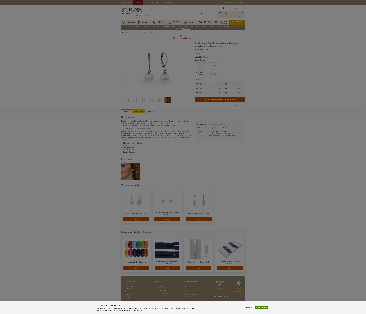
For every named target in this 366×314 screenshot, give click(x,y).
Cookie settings (247, 307)
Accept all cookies (261, 307)
